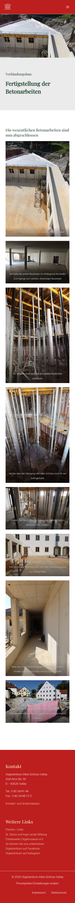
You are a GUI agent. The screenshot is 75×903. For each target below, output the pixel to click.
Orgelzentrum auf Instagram (23, 853)
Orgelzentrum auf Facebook (23, 848)
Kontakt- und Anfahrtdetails (22, 803)
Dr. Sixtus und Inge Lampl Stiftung (26, 834)
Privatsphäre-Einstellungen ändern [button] (37, 883)
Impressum (39, 892)
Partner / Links (14, 829)
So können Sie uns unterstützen (25, 844)
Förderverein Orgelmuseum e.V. (25, 839)
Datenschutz (59, 892)
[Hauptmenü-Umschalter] (68, 7)
